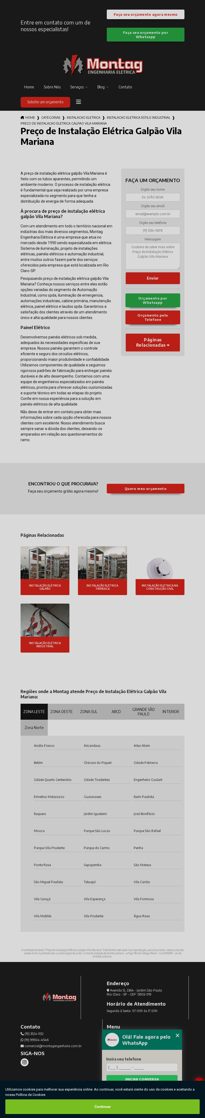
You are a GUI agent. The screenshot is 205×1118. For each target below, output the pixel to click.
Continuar (102, 1107)
